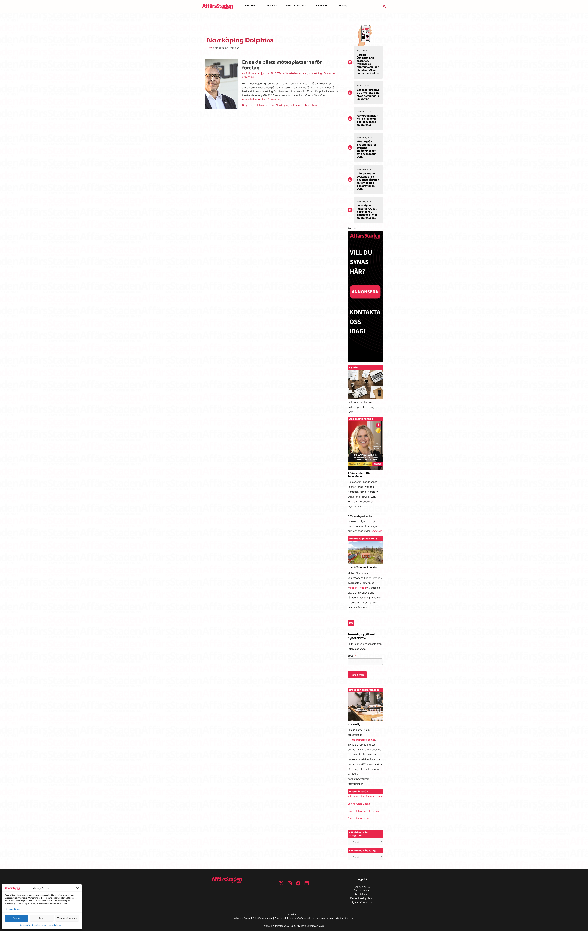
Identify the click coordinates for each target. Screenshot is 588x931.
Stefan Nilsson (310, 105)
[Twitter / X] (281, 883)
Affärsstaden (290, 73)
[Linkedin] (306, 883)
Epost (352, 655)
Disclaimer (361, 894)
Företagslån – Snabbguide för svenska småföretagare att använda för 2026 (366, 149)
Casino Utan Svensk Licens (363, 811)
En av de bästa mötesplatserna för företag (282, 65)
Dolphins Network (264, 105)
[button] (77, 888)
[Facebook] (298, 883)
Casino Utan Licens (359, 818)
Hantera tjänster (13, 909)
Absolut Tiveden (358, 587)
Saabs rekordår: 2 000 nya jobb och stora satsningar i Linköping (368, 94)
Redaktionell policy (361, 898)
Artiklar (303, 73)
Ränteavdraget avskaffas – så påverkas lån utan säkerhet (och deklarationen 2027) (368, 181)
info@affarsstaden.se (363, 739)
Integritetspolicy (39, 925)
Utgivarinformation (56, 925)
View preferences (67, 918)
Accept (16, 918)
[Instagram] (289, 883)
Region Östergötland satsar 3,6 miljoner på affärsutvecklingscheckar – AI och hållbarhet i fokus (368, 64)
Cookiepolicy (25, 925)
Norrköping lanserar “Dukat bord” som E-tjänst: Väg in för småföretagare (367, 212)
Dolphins (247, 105)
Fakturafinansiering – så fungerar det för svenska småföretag (367, 120)
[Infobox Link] (365, 393)
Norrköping (315, 73)
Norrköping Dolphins (288, 105)
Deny (42, 918)
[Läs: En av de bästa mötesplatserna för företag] (221, 83)
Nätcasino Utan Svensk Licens (365, 796)
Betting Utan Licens (359, 803)
